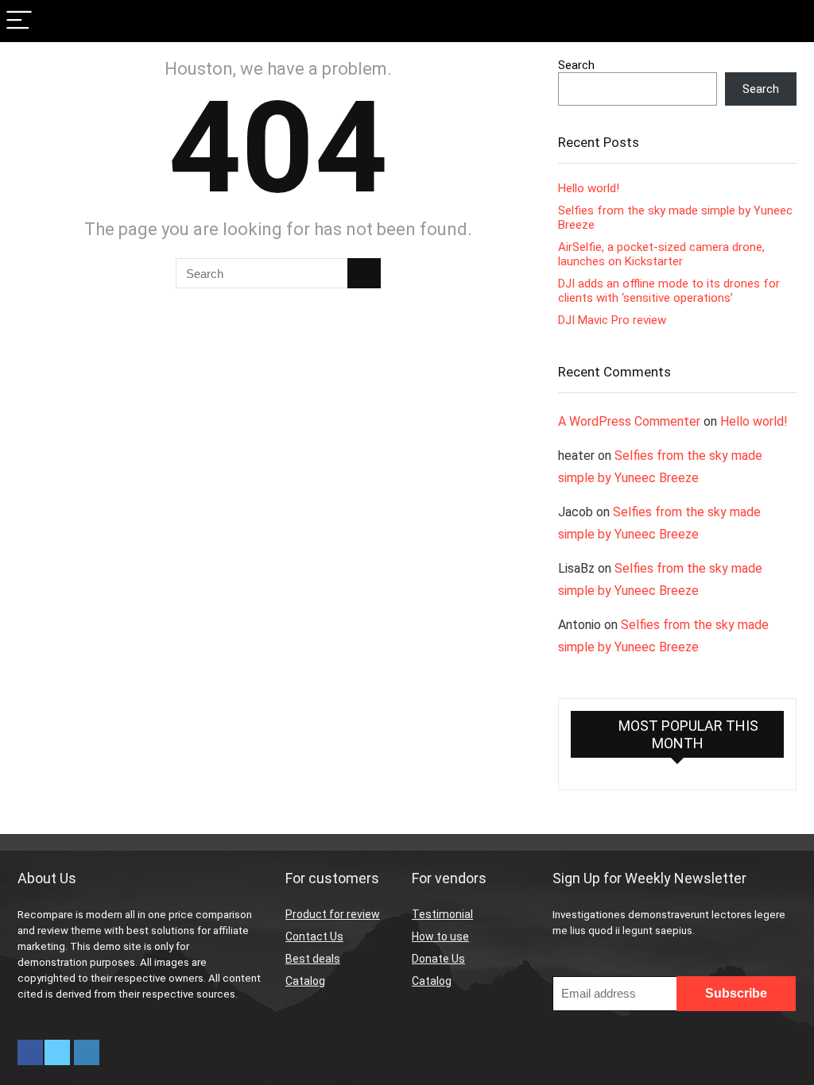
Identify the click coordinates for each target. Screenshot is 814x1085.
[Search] (789, 21)
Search (576, 65)
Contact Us (314, 936)
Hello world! (588, 188)
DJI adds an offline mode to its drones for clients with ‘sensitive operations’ (669, 290)
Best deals (312, 958)
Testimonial (442, 914)
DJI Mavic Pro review (612, 320)
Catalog (305, 981)
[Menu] (19, 21)
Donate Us (438, 958)
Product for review (332, 914)
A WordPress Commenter (629, 421)
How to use (440, 936)
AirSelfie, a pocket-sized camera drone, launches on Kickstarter (661, 254)
